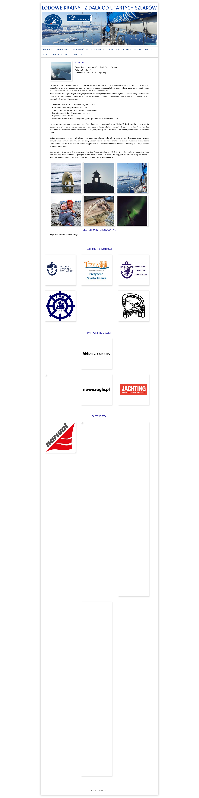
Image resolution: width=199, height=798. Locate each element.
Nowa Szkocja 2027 (124, 49)
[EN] (80, 54)
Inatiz (45, 54)
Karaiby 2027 (108, 49)
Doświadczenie (56, 54)
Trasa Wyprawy (62, 49)
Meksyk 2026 (96, 49)
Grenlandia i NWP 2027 (143, 49)
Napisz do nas (71, 54)
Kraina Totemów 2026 (80, 49)
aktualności (48, 49)
